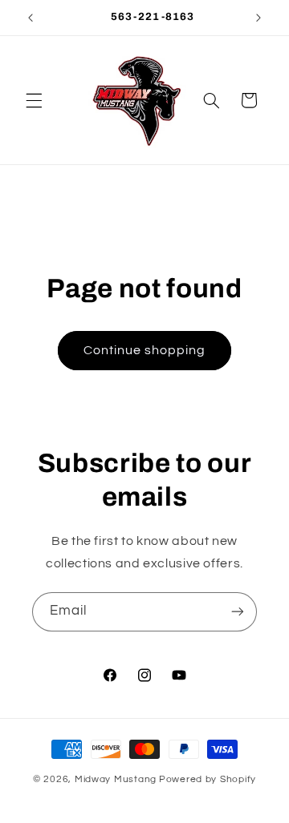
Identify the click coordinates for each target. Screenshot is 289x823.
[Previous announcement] (30, 17)
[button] (33, 100)
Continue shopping (144, 350)
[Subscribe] (237, 611)
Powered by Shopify (207, 779)
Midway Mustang (116, 779)
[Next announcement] (258, 17)
